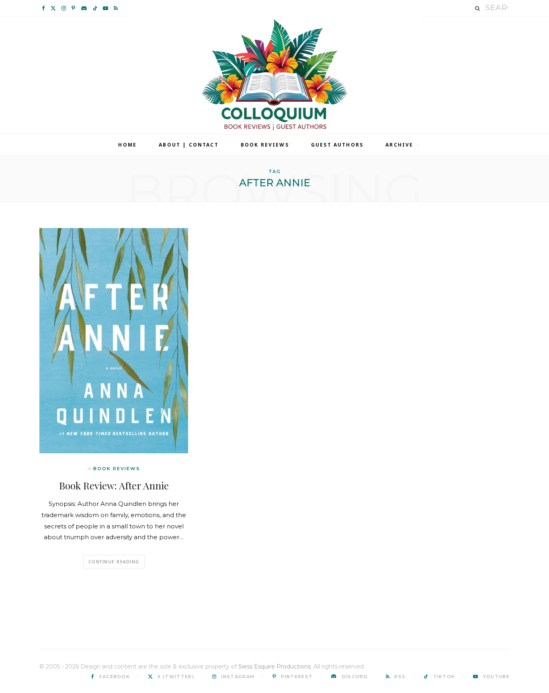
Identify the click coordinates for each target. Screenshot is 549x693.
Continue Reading (113, 562)
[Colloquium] (275, 75)
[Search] (478, 8)
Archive (399, 144)
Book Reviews (265, 144)
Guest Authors (337, 144)
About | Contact (188, 144)
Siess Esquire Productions (274, 666)
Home (127, 144)
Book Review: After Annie (114, 485)
